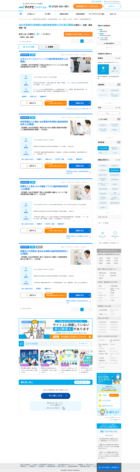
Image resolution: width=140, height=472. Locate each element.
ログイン (111, 6)
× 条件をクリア (109, 47)
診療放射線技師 (72, 466)
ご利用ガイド (31, 14)
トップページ (21, 14)
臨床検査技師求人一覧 (54, 19)
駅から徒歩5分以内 (114, 125)
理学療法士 (23, 466)
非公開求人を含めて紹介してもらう (77, 34)
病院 (103, 90)
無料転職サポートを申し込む (87, 6)
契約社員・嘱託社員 (114, 148)
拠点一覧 (113, 14)
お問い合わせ (90, 464)
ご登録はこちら (113, 395)
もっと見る (108, 103)
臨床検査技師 (51, 466)
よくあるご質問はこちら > (115, 419)
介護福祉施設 (115, 90)
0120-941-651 (59, 7)
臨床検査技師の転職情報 (40, 19)
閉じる (108, 212)
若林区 (76, 19)
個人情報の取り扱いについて (67, 464)
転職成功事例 (64, 14)
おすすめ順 (30, 47)
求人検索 (47, 14)
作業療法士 (32, 466)
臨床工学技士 (62, 466)
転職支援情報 (80, 14)
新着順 (50, 47)
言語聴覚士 (41, 466)
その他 (115, 153)
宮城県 (64, 19)
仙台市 (70, 19)
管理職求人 (103, 125)
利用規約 (80, 464)
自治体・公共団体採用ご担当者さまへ (44, 464)
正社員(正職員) (103, 148)
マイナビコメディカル (25, 19)
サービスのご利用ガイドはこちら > (113, 417)
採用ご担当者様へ (97, 1)
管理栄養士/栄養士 (85, 466)
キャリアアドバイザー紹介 (97, 14)
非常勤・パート (103, 153)
